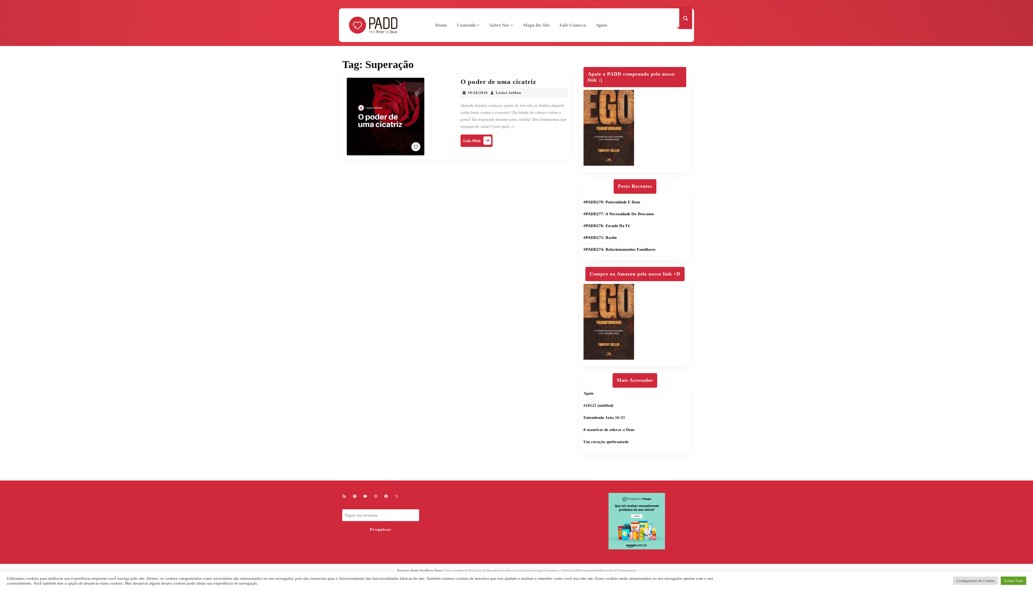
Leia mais (478, 142)
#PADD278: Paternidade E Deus (611, 202)
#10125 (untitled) (598, 405)
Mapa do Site (536, 25)
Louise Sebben (508, 93)
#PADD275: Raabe (600, 237)
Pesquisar (381, 529)
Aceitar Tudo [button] (1013, 581)
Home (441, 25)
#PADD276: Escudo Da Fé (606, 226)
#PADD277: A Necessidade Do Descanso (618, 214)
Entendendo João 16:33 (604, 417)
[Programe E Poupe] (637, 520)
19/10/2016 (478, 93)
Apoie (601, 25)
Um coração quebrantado (606, 442)
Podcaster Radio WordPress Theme (420, 570)
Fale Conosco (573, 25)
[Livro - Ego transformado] (608, 127)
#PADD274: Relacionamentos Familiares (619, 249)
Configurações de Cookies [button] (975, 581)
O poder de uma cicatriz (498, 81)
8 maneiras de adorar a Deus (609, 430)
